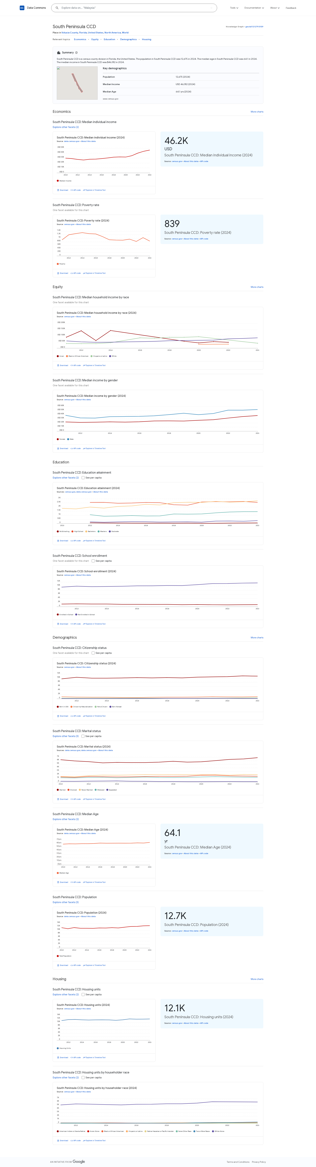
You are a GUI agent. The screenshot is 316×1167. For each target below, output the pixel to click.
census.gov (177, 161)
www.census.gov (110, 99)
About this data (88, 141)
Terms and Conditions (238, 1161)
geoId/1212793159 (254, 26)
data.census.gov (71, 141)
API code (77, 190)
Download (64, 190)
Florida (83, 32)
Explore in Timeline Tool (95, 190)
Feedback (291, 7)
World (125, 32)
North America (113, 32)
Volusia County (70, 32)
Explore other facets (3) (66, 736)
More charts (257, 111)
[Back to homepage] (22, 8)
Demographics (128, 39)
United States (95, 32)
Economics (80, 39)
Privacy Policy (259, 1161)
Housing (146, 39)
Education (109, 39)
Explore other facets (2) (66, 127)
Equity (95, 39)
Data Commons (36, 8)
